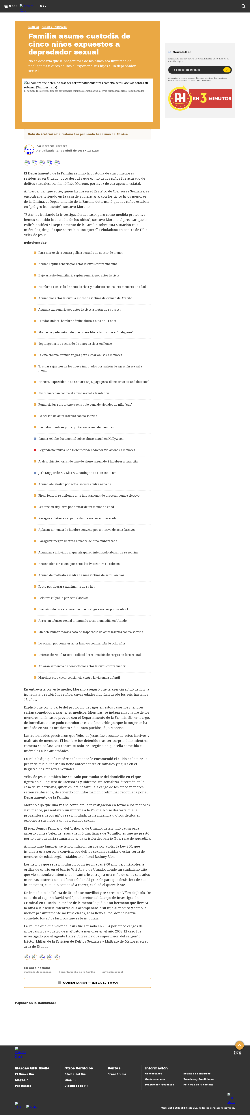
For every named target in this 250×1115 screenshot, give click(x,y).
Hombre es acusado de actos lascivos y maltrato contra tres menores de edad (92, 287)
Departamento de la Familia (77, 972)
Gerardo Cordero (54, 146)
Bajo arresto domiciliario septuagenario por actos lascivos (79, 275)
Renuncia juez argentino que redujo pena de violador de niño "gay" (85, 404)
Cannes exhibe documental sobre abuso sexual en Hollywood (81, 439)
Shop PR (70, 1080)
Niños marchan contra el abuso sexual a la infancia (73, 393)
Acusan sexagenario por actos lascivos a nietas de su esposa (79, 309)
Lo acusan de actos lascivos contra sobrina (67, 416)
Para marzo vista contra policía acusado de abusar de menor (80, 253)
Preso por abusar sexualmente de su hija (66, 586)
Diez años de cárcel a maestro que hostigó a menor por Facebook (83, 609)
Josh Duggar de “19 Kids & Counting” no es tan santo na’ (77, 473)
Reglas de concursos (196, 1073)
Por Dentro (23, 1086)
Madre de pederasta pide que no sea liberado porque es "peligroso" (85, 332)
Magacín (21, 1080)
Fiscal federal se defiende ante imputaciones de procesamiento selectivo (88, 495)
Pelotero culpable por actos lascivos (63, 598)
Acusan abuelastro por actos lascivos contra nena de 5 (75, 484)
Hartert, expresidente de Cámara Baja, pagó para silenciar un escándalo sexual (93, 382)
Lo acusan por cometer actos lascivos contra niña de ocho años (81, 643)
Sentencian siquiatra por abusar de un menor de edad (76, 507)
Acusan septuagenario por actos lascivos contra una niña (77, 264)
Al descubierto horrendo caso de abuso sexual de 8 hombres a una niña (88, 461)
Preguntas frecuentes (159, 1084)
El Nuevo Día (24, 1074)
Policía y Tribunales (54, 27)
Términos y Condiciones (198, 1079)
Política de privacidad (216, 78)
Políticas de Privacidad (198, 1084)
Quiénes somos (155, 1079)
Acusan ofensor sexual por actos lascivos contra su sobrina (79, 564)
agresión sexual (112, 972)
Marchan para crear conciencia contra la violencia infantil (79, 677)
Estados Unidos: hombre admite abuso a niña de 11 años (77, 321)
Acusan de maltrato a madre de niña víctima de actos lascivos (81, 575)
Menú (13, 6)
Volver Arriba (237, 1052)
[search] (244, 6)
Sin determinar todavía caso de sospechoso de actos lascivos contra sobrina (90, 632)
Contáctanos (153, 1073)
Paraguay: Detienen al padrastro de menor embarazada (77, 518)
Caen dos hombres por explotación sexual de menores (76, 427)
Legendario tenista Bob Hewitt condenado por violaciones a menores (86, 450)
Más (43, 6)
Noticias (33, 27)
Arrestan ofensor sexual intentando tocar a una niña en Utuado (82, 621)
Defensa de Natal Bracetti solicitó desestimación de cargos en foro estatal (89, 655)
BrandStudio (117, 1074)
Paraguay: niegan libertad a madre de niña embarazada (77, 541)
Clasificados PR (76, 1086)
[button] (34, 162)
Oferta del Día (75, 1074)
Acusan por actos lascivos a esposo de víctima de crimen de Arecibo (85, 298)
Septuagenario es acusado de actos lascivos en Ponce (75, 344)
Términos (200, 78)
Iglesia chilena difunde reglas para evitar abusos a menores (80, 355)
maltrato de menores (37, 972)
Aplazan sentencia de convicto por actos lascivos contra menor (82, 666)
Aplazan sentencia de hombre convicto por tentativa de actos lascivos (86, 530)
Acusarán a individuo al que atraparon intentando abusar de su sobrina (88, 552)
